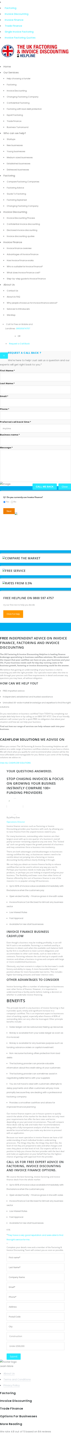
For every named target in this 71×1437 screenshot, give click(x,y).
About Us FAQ (13, 296)
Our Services (11, 72)
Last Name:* (7, 383)
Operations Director (16, 821)
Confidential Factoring (18, 102)
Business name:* (10, 434)
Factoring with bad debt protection (24, 109)
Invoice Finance (14, 20)
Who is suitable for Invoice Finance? (25, 266)
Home (7, 66)
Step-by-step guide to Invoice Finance (26, 278)
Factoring (10, 8)
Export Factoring (15, 115)
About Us (9, 284)
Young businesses (16, 151)
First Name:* (7, 370)
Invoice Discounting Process (21, 218)
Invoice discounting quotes (21, 236)
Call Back (24, 343)
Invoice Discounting (16, 14)
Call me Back (44, 486)
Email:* (4, 396)
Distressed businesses (18, 169)
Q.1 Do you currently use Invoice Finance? (23, 497)
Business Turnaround (17, 127)
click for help (13, 614)
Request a (14, 343)
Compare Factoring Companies (23, 181)
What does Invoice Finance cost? (23, 272)
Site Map (11, 315)
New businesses (15, 145)
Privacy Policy (11, 1385)
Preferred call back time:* (15, 421)
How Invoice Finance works (20, 260)
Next (9, 511)
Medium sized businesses (20, 157)
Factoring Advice (15, 187)
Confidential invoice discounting (23, 224)
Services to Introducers (18, 309)
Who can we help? (14, 133)
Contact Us (12, 290)
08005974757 (23, 328)
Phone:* (4, 409)
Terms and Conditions (17, 1379)
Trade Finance (13, 25)
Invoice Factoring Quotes (20, 37)
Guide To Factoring (16, 193)
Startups (11, 139)
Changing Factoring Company (22, 96)
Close (65, 486)
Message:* (6, 447)
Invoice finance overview (19, 248)
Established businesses (18, 163)
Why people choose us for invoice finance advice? (32, 302)
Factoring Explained (17, 199)
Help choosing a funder (18, 78)
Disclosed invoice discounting (22, 230)
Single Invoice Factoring (19, 31)
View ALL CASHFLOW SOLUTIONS (15, 762)
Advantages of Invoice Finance (22, 254)
